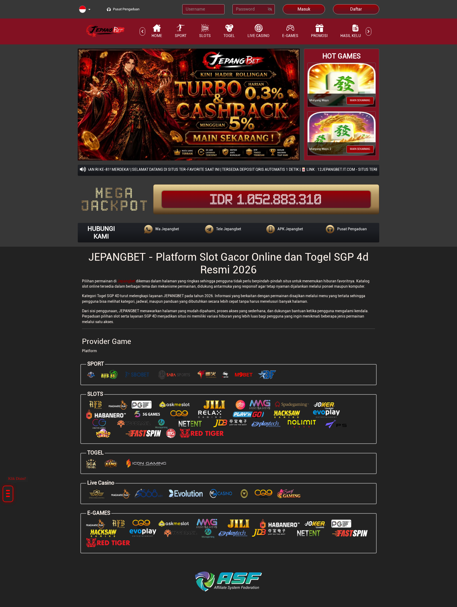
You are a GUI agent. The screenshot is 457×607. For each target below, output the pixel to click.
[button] (84, 9)
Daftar (356, 9)
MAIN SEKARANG (360, 100)
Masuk (304, 9)
